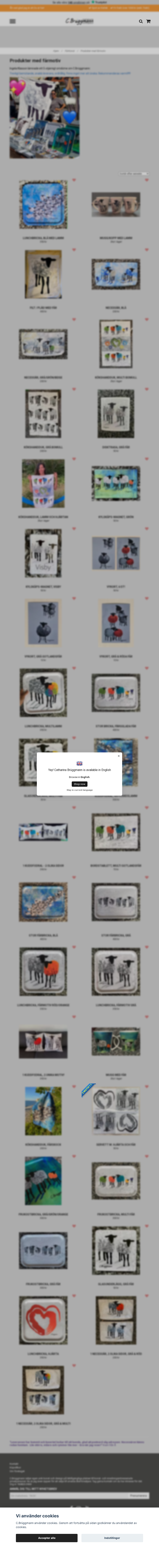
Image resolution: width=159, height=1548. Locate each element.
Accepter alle (46, 1537)
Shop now (79, 784)
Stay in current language (80, 790)
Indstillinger (112, 1537)
